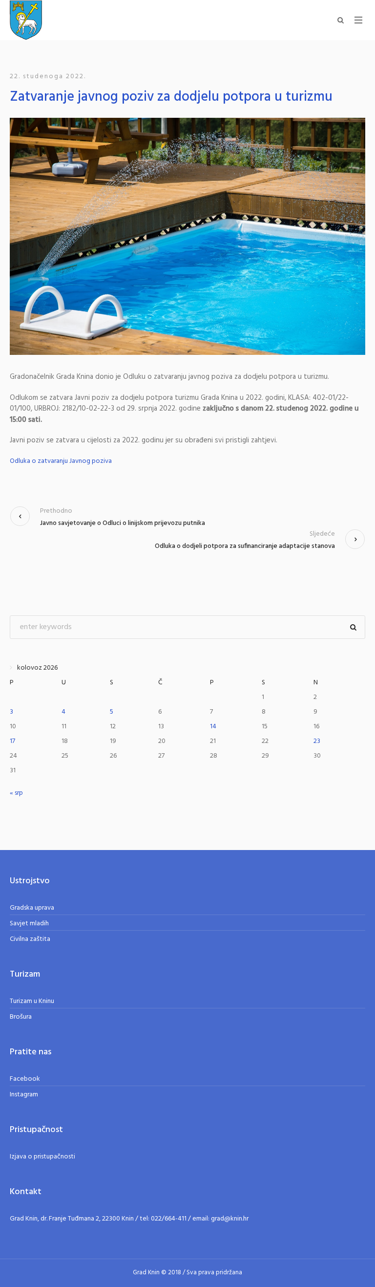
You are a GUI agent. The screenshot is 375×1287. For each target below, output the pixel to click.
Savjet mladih (29, 923)
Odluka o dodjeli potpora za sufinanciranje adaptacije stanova (245, 546)
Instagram (24, 1094)
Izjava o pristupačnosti (42, 1156)
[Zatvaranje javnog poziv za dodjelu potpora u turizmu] (187, 236)
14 (213, 726)
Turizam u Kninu (32, 1001)
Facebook (25, 1079)
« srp (16, 793)
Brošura (21, 1017)
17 (12, 741)
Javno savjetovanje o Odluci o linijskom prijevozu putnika (122, 523)
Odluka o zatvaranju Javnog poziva (61, 461)
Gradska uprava (32, 908)
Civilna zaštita (30, 939)
